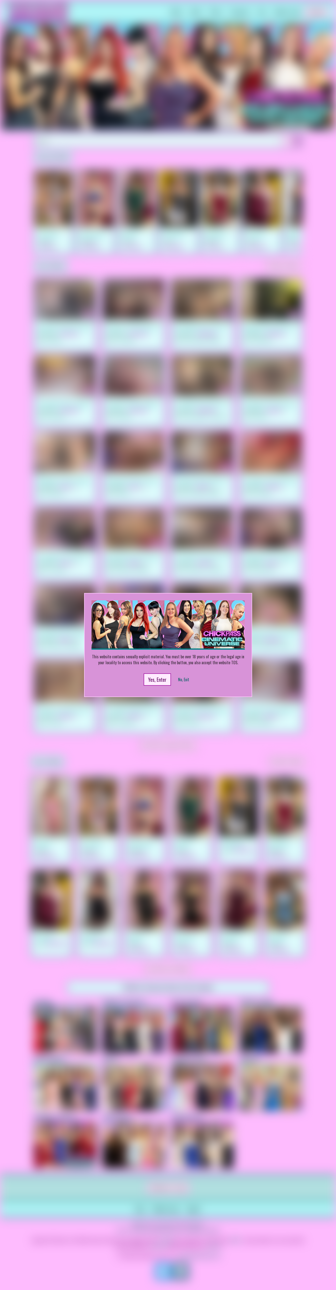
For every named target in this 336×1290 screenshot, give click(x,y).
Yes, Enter (157, 679)
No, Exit (183, 679)
